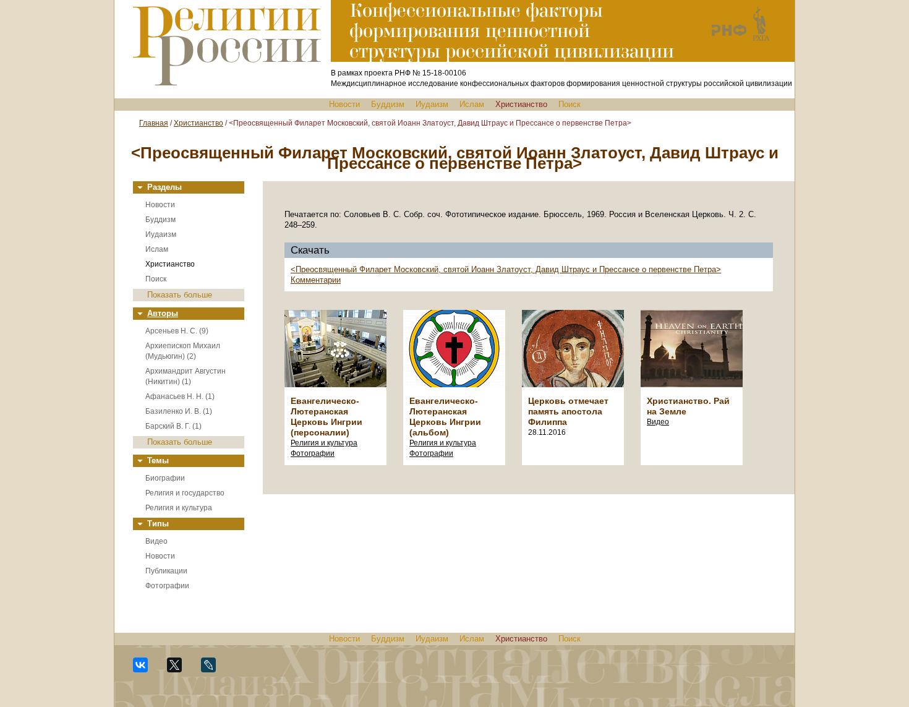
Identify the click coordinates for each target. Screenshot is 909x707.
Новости (344, 104)
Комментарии (316, 280)
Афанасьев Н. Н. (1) (180, 396)
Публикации (166, 571)
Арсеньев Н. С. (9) (176, 331)
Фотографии (167, 585)
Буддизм (387, 104)
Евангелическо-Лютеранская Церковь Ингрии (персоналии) (326, 416)
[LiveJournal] (213, 670)
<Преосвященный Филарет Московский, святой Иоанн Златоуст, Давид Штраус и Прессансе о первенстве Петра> (506, 269)
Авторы (162, 313)
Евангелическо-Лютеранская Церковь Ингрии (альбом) (445, 416)
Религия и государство (184, 493)
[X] (179, 670)
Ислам (471, 104)
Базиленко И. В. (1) (178, 411)
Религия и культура (178, 507)
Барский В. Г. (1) (173, 426)
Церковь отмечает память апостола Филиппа (568, 411)
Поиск (569, 104)
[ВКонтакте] (145, 670)
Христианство (521, 104)
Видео (156, 541)
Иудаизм (432, 104)
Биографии (165, 478)
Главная (153, 123)
